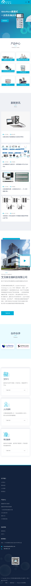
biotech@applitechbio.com (9, 546)
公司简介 (3, 482)
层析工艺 (8, 84)
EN (26, 2)
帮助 (6, 582)
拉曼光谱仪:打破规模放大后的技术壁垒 (13, 136)
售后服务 (6, 440)
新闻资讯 (3, 531)
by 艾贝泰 (6, 134)
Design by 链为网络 (21, 582)
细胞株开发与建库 (8, 59)
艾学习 (6, 379)
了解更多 (7, 313)
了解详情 (8, 390)
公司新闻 (13, 161)
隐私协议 (12, 582)
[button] (1, 33)
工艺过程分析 (23, 72)
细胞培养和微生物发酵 (23, 59)
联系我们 (3, 491)
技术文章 (13, 134)
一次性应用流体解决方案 (8, 71)
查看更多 (5, 20)
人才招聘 (6, 409)
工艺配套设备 (23, 84)
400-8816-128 (7, 548)
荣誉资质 (3, 485)
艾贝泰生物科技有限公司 (16, 578)
